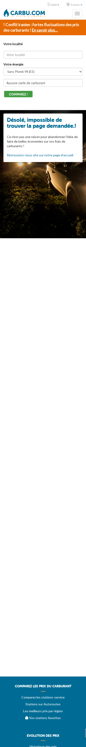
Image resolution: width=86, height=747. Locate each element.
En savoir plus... (45, 30)
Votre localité (13, 44)
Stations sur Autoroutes (43, 704)
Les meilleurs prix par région (43, 711)
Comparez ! (18, 94)
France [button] (75, 4)
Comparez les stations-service (43, 697)
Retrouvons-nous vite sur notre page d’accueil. (40, 155)
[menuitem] (43, 688)
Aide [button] (54, 4)
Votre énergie (13, 64)
